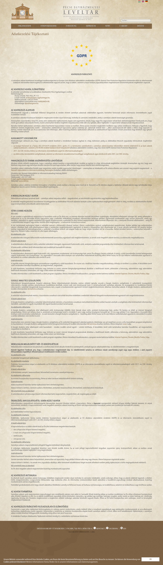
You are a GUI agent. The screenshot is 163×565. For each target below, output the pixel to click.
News (107, 26)
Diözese (140, 26)
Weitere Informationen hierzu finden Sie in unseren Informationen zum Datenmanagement (61, 562)
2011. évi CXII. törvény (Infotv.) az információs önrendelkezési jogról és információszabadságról (47, 151)
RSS (124, 529)
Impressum (91, 26)
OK (150, 559)
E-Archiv (124, 26)
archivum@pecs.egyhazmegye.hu (38, 98)
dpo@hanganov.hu (31, 104)
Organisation (24, 26)
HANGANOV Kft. (44, 102)
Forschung (71, 26)
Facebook (113, 529)
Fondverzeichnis (48, 26)
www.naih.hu (23, 181)
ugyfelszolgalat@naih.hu (25, 179)
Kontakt (100, 529)
